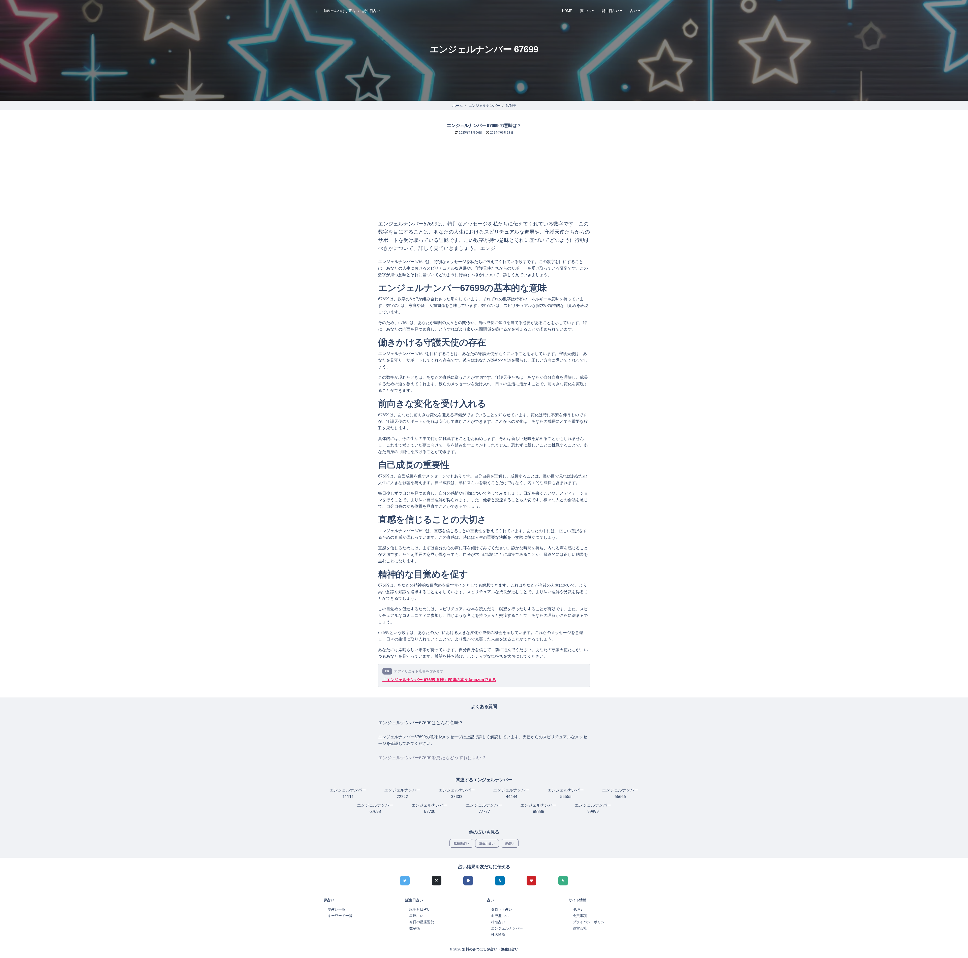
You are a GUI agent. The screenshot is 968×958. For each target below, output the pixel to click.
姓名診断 (498, 935)
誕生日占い (487, 843)
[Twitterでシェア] (405, 880)
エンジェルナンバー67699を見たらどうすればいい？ (432, 757)
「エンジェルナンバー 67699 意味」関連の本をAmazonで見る (439, 679)
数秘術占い (461, 843)
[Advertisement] (484, 182)
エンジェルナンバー (484, 106)
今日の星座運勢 (421, 922)
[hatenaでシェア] (500, 880)
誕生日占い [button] (610, 11)
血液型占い (500, 916)
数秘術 (414, 928)
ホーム (457, 106)
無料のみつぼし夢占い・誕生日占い (352, 11)
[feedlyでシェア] (563, 880)
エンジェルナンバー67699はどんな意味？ (420, 722)
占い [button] (633, 11)
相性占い (498, 922)
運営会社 (580, 928)
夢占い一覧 (336, 909)
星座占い (416, 916)
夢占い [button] (585, 11)
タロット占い (501, 909)
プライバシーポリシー (590, 922)
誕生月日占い (420, 909)
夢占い (509, 843)
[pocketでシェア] (531, 880)
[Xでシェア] (436, 880)
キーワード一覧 (340, 916)
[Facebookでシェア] (468, 880)
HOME (567, 11)
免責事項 (580, 916)
